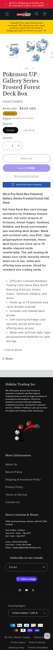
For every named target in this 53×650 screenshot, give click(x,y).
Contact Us (12, 502)
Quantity (8, 137)
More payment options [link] (26, 176)
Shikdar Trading (22, 637)
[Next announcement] (47, 4)
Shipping (7, 118)
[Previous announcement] (6, 4)
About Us (11, 464)
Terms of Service (16, 494)
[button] (7, 14)
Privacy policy (18, 642)
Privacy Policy (14, 486)
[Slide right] (33, 68)
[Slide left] (20, 68)
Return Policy (13, 471)
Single (12, 131)
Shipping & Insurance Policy (23, 479)
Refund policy (41, 637)
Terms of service (37, 642)
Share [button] (9, 358)
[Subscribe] (43, 567)
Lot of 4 (31, 131)
